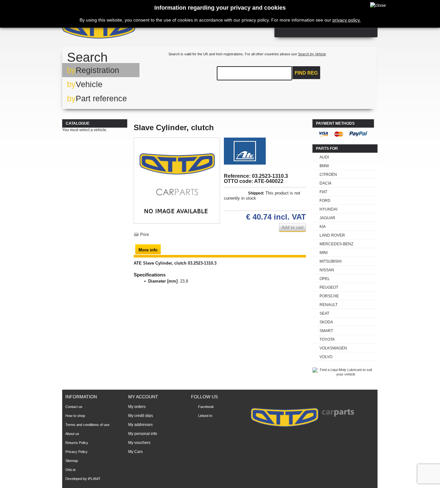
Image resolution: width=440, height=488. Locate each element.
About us (72, 434)
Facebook (206, 407)
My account (143, 396)
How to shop (75, 416)
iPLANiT (94, 479)
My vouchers (139, 442)
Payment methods (335, 123)
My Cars (135, 451)
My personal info (142, 433)
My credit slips (140, 415)
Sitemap (71, 461)
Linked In (205, 416)
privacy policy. (346, 20)
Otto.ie (70, 470)
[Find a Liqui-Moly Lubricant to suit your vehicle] (343, 374)
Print (144, 234)
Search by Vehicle (312, 54)
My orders (137, 406)
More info (148, 250)
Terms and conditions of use (87, 425)
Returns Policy (76, 443)
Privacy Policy (76, 452)
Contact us (73, 407)
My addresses (140, 424)
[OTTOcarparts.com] (129, 29)
